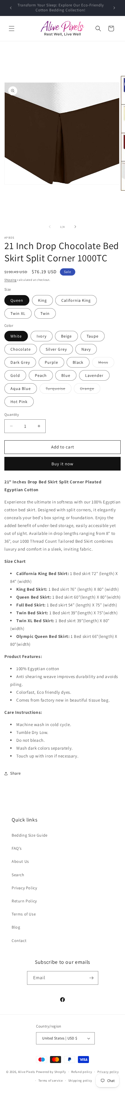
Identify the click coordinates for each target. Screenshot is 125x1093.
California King (76, 300)
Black (78, 362)
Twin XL (18, 313)
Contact (19, 940)
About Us (20, 861)
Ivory (42, 336)
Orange (90, 390)
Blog (16, 927)
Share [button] (15, 773)
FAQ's (17, 848)
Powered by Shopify (51, 1072)
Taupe (93, 336)
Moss (106, 363)
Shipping (10, 280)
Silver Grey (56, 349)
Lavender (94, 375)
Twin (45, 313)
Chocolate (20, 349)
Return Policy (24, 901)
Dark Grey (20, 362)
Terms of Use (24, 914)
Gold (15, 375)
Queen (16, 300)
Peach (41, 375)
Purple (51, 362)
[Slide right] (75, 226)
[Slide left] (49, 226)
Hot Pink (19, 401)
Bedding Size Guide (30, 835)
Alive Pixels (26, 1072)
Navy (86, 349)
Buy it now (62, 463)
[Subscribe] (91, 978)
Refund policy (81, 1072)
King (42, 300)
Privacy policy (108, 1072)
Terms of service (50, 1080)
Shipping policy (80, 1080)
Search (18, 874)
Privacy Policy (24, 887)
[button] (11, 28)
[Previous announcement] (10, 7)
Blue (65, 375)
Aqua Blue (20, 388)
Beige (66, 336)
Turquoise (59, 390)
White (16, 336)
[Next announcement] (114, 7)
